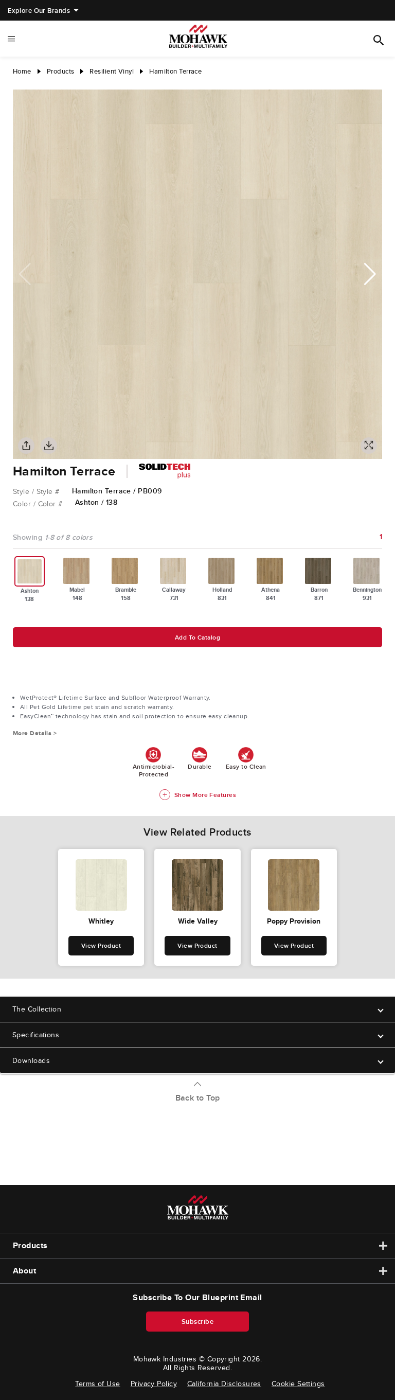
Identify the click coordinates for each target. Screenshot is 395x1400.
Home (22, 71)
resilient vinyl (111, 71)
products (61, 71)
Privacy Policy (154, 1383)
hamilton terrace (175, 71)
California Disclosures (224, 1383)
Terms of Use (97, 1383)
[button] (370, 274)
